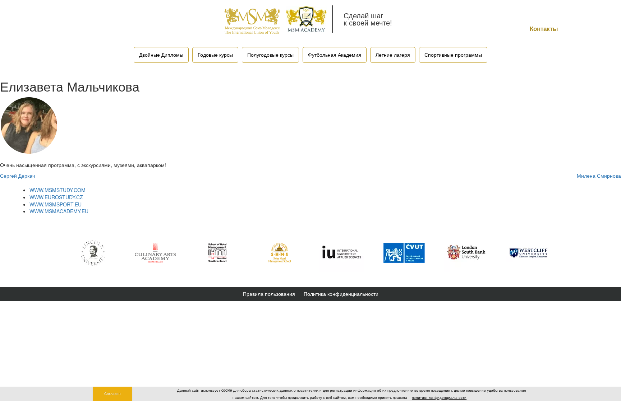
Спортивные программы (453, 54)
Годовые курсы (215, 54)
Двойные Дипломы (161, 54)
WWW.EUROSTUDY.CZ (56, 197)
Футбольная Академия (334, 54)
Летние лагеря (393, 54)
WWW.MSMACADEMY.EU (58, 211)
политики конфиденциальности (439, 397)
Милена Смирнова (599, 175)
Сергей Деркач (17, 175)
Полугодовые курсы (270, 54)
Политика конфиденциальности (341, 293)
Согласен (112, 394)
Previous (56, 252)
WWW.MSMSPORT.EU (55, 204)
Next (564, 252)
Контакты (544, 28)
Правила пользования (269, 293)
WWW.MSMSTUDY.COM (57, 189)
